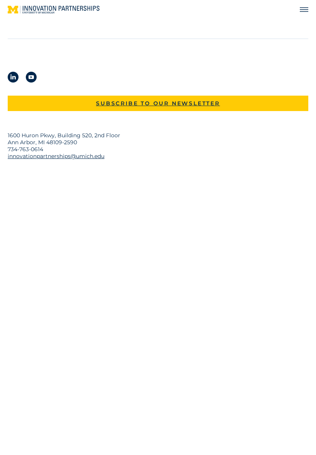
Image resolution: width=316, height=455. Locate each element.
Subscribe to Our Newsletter (158, 103)
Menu (300, 10)
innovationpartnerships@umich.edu (56, 156)
